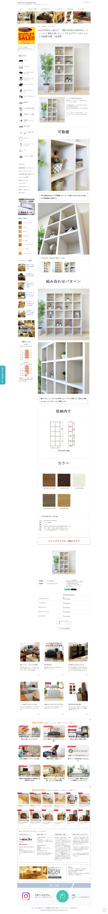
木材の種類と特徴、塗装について (26, 174)
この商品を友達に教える (72, 583)
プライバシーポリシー (64, 908)
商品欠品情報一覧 (2, 375)
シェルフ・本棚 (50, 26)
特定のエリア (41, 841)
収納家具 (44, 26)
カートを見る (81, 9)
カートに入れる (65, 628)
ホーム (21, 9)
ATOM (23, 192)
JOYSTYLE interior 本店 (26, 3)
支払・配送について (46, 9)
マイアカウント (86, 2)
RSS (20, 192)
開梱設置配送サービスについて (26, 168)
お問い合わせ (70, 9)
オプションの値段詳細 (71, 580)
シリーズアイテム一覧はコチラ (64, 541)
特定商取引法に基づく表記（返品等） (75, 581)
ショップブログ (58, 9)
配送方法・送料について (24, 189)
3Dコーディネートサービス (25, 171)
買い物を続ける (69, 586)
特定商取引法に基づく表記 (52, 908)
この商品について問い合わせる (73, 584)
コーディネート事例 (32, 9)
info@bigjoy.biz (78, 874)
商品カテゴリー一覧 (23, 180)
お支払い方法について (24, 186)
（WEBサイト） (83, 868)
